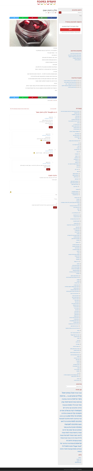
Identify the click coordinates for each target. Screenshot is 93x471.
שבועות (77, 189)
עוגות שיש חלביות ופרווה (74, 317)
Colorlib (72, 469)
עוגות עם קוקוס (76, 305)
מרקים (78, 263)
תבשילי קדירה (76, 369)
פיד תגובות (79, 460)
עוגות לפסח (76, 176)
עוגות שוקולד (76, 316)
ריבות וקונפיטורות (76, 366)
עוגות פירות (76, 308)
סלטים (78, 279)
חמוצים (54, 100)
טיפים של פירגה (76, 207)
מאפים (78, 233)
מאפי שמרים (76, 285)
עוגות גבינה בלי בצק (74, 293)
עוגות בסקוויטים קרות (75, 289)
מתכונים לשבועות (74, 193)
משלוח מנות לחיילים (75, 267)
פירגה (46, 12)
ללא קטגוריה (77, 230)
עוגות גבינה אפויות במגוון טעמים (72, 291)
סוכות (78, 165)
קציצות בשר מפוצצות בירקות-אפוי (74, 55)
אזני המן (76, 169)
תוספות (77, 371)
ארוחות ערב (77, 133)
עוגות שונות (76, 314)
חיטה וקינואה (76, 197)
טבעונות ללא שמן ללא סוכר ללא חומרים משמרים (70, 202)
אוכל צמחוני (77, 117)
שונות (78, 367)
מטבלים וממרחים (76, 249)
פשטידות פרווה (76, 346)
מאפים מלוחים (76, 237)
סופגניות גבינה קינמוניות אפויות (70, 80)
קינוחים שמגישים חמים (75, 354)
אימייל (55, 199)
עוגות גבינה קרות (75, 295)
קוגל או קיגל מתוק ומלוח (74, 348)
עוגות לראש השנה (74, 184)
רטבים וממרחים (76, 364)
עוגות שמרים (76, 319)
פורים (78, 167)
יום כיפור (77, 160)
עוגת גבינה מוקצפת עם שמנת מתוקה (69, 85)
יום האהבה (77, 157)
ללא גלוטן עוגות (76, 228)
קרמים (78, 362)
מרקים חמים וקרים (75, 265)
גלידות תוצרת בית (76, 144)
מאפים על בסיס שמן (75, 238)
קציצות (78, 361)
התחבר (79, 457)
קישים (78, 356)
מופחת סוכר (77, 247)
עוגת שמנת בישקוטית (77, 58)
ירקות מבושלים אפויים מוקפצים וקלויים (71, 374)
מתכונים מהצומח (76, 270)
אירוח (78, 122)
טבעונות (77, 200)
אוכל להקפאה (76, 113)
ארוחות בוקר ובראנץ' (75, 126)
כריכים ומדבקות (76, 215)
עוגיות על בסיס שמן (74, 326)
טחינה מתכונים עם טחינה (74, 205)
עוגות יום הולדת (76, 298)
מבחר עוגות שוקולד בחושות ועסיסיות (72, 286)
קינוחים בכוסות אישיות (74, 352)
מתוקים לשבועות (75, 191)
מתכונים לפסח (75, 175)
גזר (78, 143)
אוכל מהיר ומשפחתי (75, 114)
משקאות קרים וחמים (75, 268)
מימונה (78, 251)
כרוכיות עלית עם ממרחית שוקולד (75, 56)
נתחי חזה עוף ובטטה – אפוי (70, 84)
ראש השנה (77, 179)
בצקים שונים (77, 137)
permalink (49, 100)
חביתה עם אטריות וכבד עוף (76, 53)
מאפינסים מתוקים (75, 246)
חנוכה (78, 151)
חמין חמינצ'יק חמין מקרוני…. (73, 140)
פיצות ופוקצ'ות (76, 336)
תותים (78, 378)
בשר (78, 138)
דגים (78, 146)
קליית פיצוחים (76, 358)
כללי (78, 210)
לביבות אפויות (76, 380)
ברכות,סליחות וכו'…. (75, 212)
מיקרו (78, 252)
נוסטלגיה (77, 273)
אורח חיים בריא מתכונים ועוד (73, 121)
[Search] (60, 12)
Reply (51, 127)
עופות (78, 330)
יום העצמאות (76, 159)
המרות (78, 147)
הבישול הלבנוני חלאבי (75, 275)
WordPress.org (78, 462)
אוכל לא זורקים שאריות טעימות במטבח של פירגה (70, 111)
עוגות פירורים (76, 306)
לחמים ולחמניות (76, 221)
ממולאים (77, 257)
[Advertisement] (70, 41)
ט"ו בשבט (77, 156)
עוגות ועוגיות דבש (75, 297)
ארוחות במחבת (76, 127)
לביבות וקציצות (76, 216)
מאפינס (77, 240)
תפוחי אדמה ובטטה (75, 376)
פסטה (78, 338)
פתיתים (77, 342)
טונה (78, 204)
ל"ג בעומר (77, 162)
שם (56, 194)
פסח (78, 171)
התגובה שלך (54, 179)
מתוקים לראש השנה (74, 181)
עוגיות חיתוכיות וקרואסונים (74, 323)
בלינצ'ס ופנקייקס (76, 135)
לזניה (78, 340)
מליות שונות (77, 256)
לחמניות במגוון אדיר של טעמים (73, 224)
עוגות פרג (77, 309)
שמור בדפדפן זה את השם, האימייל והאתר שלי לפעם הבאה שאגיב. (44, 205)
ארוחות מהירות (76, 129)
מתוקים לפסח (75, 173)
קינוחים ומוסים (76, 350)
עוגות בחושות (76, 288)
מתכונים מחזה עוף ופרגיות (74, 271)
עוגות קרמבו (76, 312)
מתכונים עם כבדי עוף (75, 332)
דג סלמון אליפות (78, 59)
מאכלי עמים (77, 232)
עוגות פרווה (76, 311)
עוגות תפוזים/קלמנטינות (74, 320)
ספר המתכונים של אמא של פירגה (72, 277)
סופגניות (76, 154)
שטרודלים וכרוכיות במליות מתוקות (72, 328)
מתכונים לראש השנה (74, 182)
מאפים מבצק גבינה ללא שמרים (73, 235)
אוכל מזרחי (77, 116)
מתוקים (77, 242)
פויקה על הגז (52, 108)
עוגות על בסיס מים (75, 303)
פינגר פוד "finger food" (75, 335)
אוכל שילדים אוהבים (75, 119)
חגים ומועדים (76, 149)
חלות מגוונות (76, 223)
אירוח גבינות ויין (76, 124)
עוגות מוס (77, 302)
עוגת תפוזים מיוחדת (72, 87)
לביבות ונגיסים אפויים (74, 218)
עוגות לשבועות (75, 194)
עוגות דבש (76, 186)
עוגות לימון (77, 300)
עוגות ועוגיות (77, 282)
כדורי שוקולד (76, 261)
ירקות (78, 209)
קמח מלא (77, 359)
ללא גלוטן (77, 227)
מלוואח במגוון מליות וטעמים (74, 254)
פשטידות (77, 344)
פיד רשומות (79, 459)
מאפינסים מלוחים (76, 244)
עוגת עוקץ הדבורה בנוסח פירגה (70, 82)
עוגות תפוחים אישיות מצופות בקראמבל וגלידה (20, 108)
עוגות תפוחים (76, 322)
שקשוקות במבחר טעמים (74, 131)
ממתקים (77, 259)
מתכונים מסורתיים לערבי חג (73, 164)
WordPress (80, 469)
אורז (78, 373)
